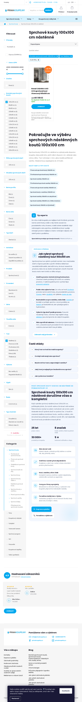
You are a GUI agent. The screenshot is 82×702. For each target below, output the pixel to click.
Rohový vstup (13, 425)
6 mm (11, 326)
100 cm (12, 165)
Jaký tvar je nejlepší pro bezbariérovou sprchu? (53, 369)
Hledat (48, 10)
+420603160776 (60, 637)
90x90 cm (12, 108)
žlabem (39, 305)
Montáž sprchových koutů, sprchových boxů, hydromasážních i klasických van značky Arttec (39, 657)
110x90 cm (13, 121)
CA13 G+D (13, 404)
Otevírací (12, 240)
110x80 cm (13, 118)
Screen (11, 222)
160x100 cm (13, 150)
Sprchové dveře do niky (16, 470)
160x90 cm (13, 147)
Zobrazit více (10, 611)
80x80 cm (12, 105)
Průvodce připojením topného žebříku (39, 671)
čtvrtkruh (70, 290)
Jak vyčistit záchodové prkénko (36, 679)
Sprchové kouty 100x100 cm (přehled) (42, 205)
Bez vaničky (13, 371)
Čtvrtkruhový (14, 347)
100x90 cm (13, 115)
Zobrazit (41, 107)
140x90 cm (13, 144)
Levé (11, 293)
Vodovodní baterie (14, 529)
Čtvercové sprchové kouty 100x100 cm (42, 170)
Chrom (11, 201)
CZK (72, 2)
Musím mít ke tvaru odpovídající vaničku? (51, 363)
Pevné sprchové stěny (17, 495)
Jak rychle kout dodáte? (44, 376)
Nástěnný (12, 341)
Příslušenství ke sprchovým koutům (17, 506)
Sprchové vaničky (16, 498)
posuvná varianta (42, 284)
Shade (11, 225)
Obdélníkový (13, 350)
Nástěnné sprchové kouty (17, 485)
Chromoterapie (34, 668)
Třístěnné (12, 357)
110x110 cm (13, 124)
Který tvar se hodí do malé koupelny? (49, 350)
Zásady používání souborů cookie (13, 667)
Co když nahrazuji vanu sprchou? (47, 356)
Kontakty (6, 2)
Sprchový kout (13, 275)
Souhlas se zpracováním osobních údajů (12, 672)
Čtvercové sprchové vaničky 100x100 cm (43, 188)
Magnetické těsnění (15, 375)
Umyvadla (12, 544)
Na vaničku (13, 254)
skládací (39, 317)
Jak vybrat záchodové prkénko (39, 675)
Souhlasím (66, 691)
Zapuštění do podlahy (16, 261)
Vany (10, 513)
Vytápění (11, 523)
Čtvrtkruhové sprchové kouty (15, 455)
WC (10, 539)
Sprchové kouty (14, 450)
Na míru (12, 297)
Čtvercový (13, 344)
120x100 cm (13, 134)
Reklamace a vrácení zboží (13, 675)
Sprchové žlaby (15, 502)
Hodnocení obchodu (11, 663)
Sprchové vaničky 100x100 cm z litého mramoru (45, 201)
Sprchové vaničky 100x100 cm (39, 179)
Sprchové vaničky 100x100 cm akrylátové (43, 196)
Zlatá (11, 204)
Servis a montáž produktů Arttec (37, 664)
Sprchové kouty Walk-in (16, 479)
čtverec (39, 294)
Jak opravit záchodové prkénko (36, 684)
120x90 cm (13, 131)
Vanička (69, 300)
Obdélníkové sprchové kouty (18, 465)
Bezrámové (13, 290)
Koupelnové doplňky (15, 550)
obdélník (49, 294)
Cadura (11, 311)
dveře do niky (67, 294)
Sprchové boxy (15, 475)
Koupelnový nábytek (15, 518)
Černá (11, 197)
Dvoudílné (12, 419)
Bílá (10, 194)
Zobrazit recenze (26, 577)
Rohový (12, 353)
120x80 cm (13, 128)
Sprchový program (14, 534)
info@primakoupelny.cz (39, 637)
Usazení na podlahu (15, 258)
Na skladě (11, 47)
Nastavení (15, 698)
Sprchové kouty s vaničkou (16, 490)
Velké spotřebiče (14, 555)
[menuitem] (14, 19)
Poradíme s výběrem (44, 516)
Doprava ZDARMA (15, 55)
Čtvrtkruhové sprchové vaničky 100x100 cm (44, 183)
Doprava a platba (43, 509)
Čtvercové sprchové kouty (17, 460)
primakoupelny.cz (37, 640)
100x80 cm (13, 112)
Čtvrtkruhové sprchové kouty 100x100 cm (43, 174)
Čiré (11, 219)
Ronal (11, 85)
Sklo (11, 389)
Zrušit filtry (16, 433)
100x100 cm (13, 102)
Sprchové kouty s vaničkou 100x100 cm (42, 192)
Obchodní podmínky (11, 661)
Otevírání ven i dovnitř (16, 422)
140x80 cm (13, 140)
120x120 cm (13, 137)
